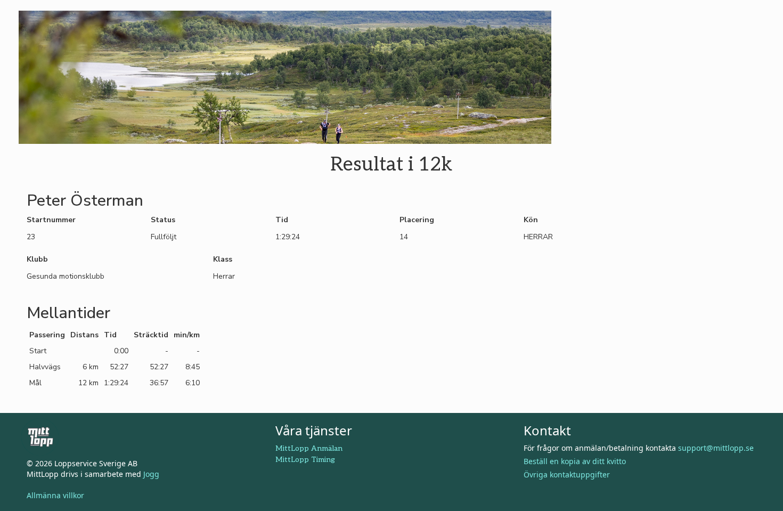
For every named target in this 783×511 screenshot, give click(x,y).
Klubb (37, 259)
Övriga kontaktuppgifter (567, 474)
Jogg (151, 474)
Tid (281, 220)
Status (163, 220)
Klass (222, 259)
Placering (416, 220)
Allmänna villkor (55, 495)
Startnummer (51, 220)
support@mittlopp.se (716, 448)
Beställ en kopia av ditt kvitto (575, 461)
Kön (531, 220)
